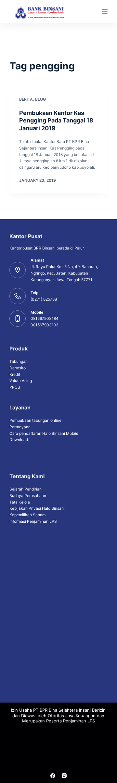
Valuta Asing (20, 380)
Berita (26, 99)
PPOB (14, 387)
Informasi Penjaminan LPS (33, 521)
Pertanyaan (20, 426)
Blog (40, 99)
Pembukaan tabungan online (35, 420)
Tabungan (18, 361)
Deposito (17, 367)
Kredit (14, 374)
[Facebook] (52, 775)
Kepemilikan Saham (27, 514)
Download (18, 439)
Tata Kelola (19, 502)
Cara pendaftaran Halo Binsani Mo (43, 433)
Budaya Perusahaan (27, 495)
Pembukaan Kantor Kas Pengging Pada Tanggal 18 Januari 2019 (56, 120)
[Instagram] (64, 775)
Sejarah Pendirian (25, 489)
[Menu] (105, 12)
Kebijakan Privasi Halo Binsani (37, 508)
